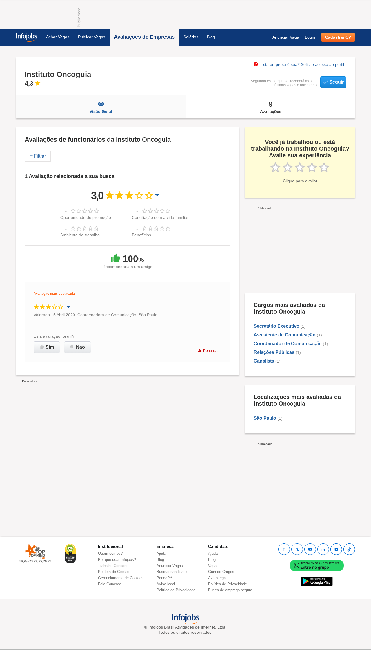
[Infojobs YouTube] (310, 549)
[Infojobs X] (297, 549)
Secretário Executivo (276, 326)
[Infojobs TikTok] (349, 549)
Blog (211, 37)
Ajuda (161, 553)
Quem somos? (110, 553)
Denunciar (211, 351)
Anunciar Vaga (285, 37)
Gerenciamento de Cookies (120, 578)
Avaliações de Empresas (144, 37)
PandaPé (164, 578)
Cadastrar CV (338, 37)
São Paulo (265, 418)
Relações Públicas (274, 352)
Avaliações (270, 107)
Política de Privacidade (176, 590)
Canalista (264, 361)
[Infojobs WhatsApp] (317, 565)
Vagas (213, 565)
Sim (50, 347)
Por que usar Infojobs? (117, 559)
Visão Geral (101, 111)
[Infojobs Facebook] (284, 549)
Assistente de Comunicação (285, 334)
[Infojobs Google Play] (317, 581)
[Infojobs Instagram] (336, 549)
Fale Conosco (109, 584)
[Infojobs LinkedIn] (323, 549)
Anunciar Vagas (170, 565)
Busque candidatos (173, 572)
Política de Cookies (114, 572)
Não (80, 347)
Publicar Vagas (91, 37)
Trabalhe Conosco (113, 565)
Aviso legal (166, 584)
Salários (190, 37)
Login (310, 37)
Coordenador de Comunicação (288, 343)
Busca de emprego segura (230, 590)
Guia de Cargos (221, 572)
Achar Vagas (57, 37)
